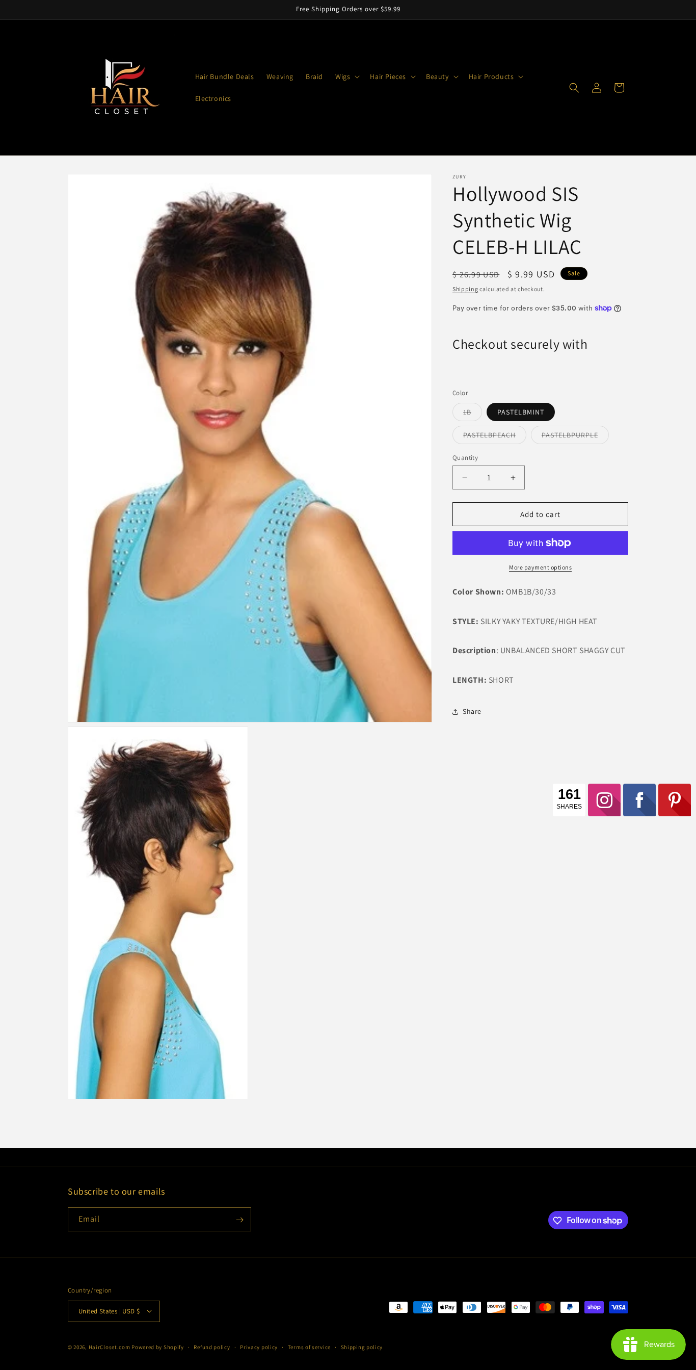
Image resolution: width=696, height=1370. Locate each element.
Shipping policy (362, 1346)
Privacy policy (259, 1346)
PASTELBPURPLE (575, 437)
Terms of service (309, 1346)
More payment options (540, 567)
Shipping (465, 289)
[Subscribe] (239, 1220)
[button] (346, 76)
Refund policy (212, 1346)
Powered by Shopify (157, 1346)
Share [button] (472, 711)
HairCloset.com (109, 1346)
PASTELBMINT (520, 412)
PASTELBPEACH (494, 437)
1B (472, 414)
